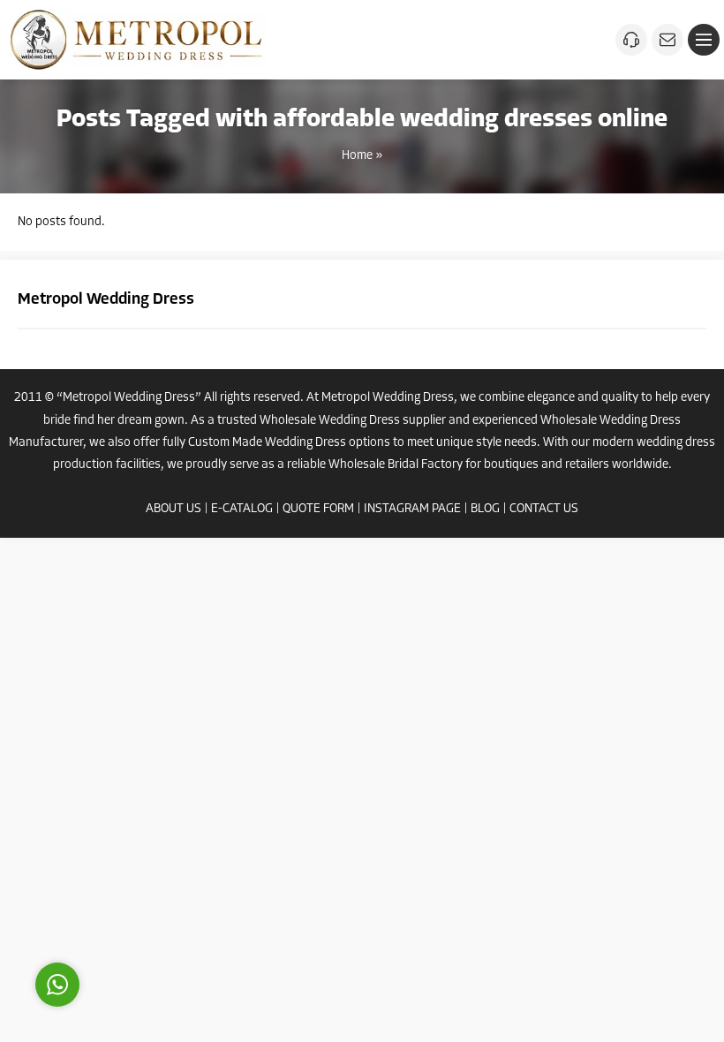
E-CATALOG (242, 509)
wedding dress (676, 442)
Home (357, 155)
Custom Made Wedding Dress (267, 442)
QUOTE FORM (318, 509)
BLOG (485, 509)
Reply (167, 905)
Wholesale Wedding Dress (330, 420)
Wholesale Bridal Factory (395, 465)
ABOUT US (173, 509)
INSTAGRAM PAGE (412, 509)
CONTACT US (543, 509)
